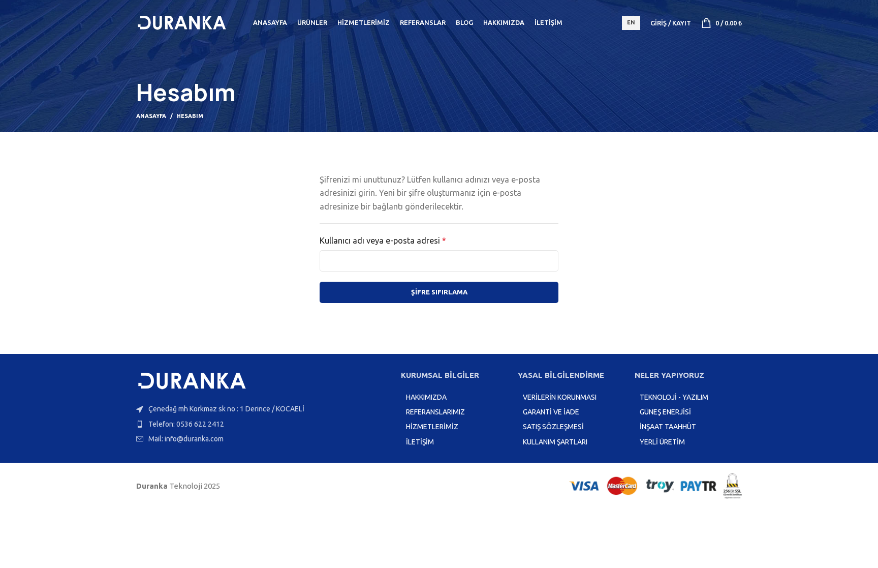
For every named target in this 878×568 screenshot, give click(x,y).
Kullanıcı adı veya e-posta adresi (396, 239)
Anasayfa (151, 116)
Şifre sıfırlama (439, 291)
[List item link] (263, 424)
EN (631, 22)
